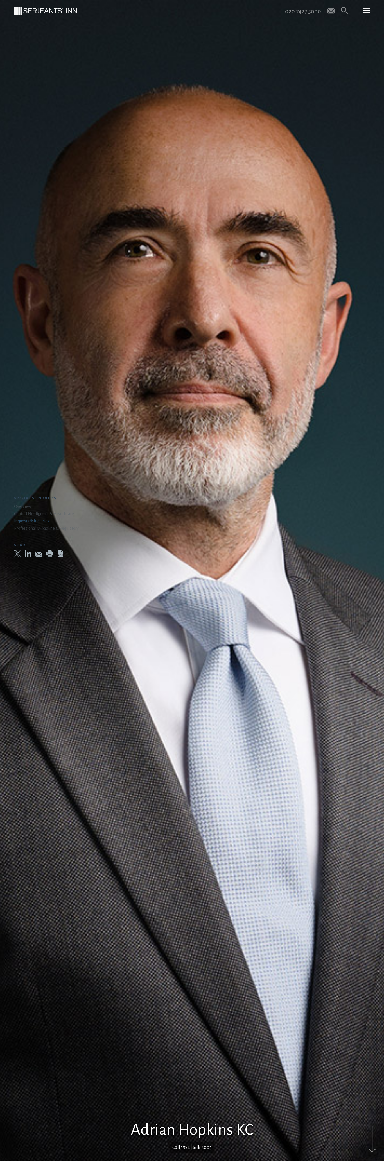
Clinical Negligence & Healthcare (44, 513)
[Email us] (331, 10)
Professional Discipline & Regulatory (46, 528)
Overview (22, 506)
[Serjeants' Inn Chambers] (45, 11)
